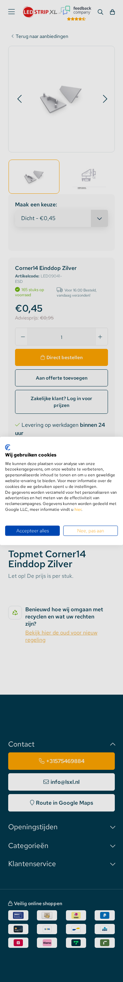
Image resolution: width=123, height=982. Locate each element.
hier (77, 509)
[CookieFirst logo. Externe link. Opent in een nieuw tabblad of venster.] (7, 447)
